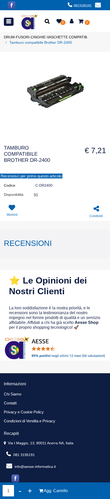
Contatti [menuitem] (10, 403)
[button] (48, 21)
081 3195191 (23, 455)
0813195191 (83, 6)
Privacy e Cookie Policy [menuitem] (24, 412)
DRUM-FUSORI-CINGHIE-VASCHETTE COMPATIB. (46, 37)
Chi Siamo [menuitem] (12, 394)
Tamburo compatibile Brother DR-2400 (40, 42)
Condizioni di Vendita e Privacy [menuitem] (29, 421)
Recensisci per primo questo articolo (31, 176)
